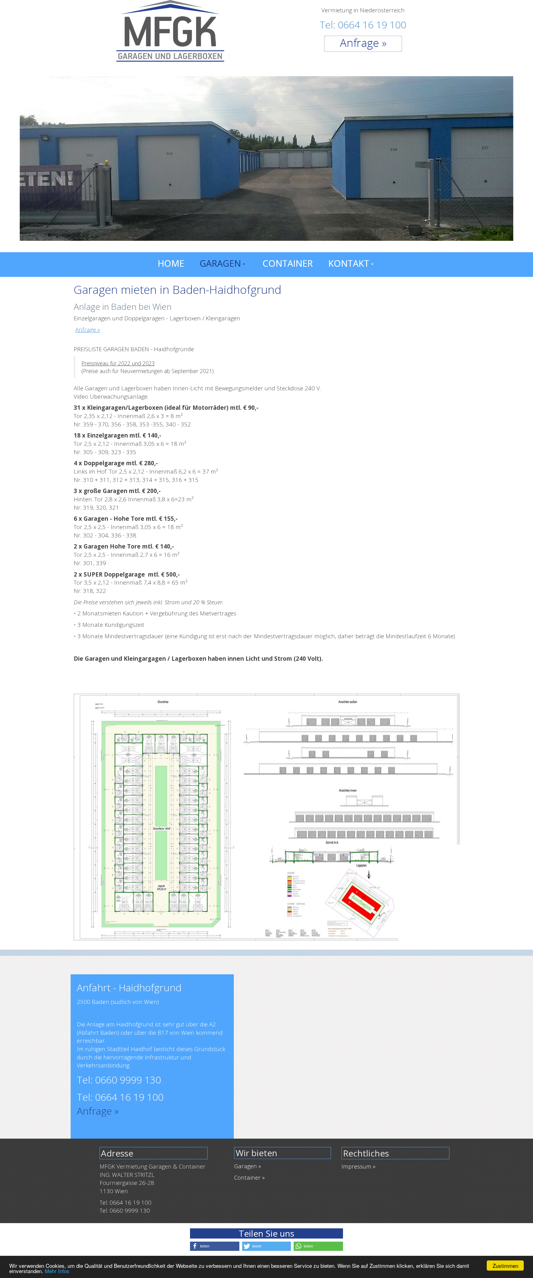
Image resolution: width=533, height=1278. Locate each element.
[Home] (170, 30)
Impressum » (358, 1166)
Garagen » (247, 1166)
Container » (249, 1177)
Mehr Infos (57, 1271)
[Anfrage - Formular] (363, 43)
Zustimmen (505, 1265)
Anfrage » (87, 329)
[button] (214, 1246)
